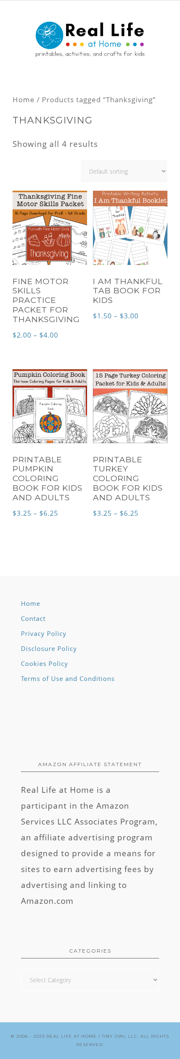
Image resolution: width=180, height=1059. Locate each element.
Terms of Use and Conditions (68, 678)
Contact (33, 618)
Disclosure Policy (49, 648)
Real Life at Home (71, 1036)
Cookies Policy (44, 663)
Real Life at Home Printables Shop (90, 40)
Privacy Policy (44, 633)
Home (24, 99)
